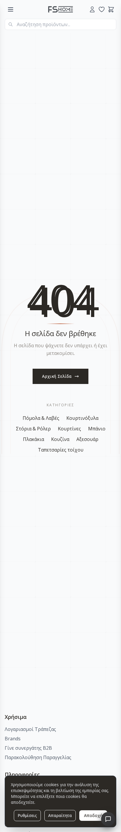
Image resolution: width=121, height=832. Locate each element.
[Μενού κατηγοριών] (10, 9)
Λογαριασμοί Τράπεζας (30, 729)
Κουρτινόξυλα (82, 418)
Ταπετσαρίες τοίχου (60, 450)
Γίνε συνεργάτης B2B (28, 748)
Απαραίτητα (60, 815)
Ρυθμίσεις (27, 815)
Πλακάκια (33, 439)
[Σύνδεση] (92, 9)
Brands (13, 738)
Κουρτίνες (69, 428)
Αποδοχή (93, 815)
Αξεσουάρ (87, 439)
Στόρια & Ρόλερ (33, 428)
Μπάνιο (96, 428)
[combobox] (60, 24)
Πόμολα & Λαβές (41, 418)
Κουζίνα (60, 439)
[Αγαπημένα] (101, 9)
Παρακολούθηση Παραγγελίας (38, 757)
